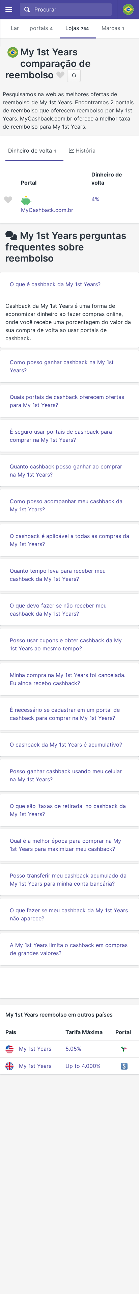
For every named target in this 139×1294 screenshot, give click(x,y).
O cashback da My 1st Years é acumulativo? (66, 744)
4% (95, 199)
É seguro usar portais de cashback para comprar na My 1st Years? (61, 435)
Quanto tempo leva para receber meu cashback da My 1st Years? (58, 574)
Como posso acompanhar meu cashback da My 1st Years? (66, 505)
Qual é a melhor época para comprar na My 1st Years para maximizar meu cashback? (65, 844)
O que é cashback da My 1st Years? (55, 284)
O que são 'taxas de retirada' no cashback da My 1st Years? (68, 810)
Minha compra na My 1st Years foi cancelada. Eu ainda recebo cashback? (68, 679)
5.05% (73, 1048)
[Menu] (9, 10)
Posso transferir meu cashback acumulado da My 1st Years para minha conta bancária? (68, 879)
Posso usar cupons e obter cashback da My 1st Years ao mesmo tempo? (66, 644)
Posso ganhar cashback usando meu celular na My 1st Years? (66, 775)
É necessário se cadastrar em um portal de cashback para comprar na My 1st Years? (65, 713)
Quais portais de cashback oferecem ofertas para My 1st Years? (67, 401)
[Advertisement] (69, 983)
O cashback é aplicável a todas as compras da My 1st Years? (69, 540)
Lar (15, 28)
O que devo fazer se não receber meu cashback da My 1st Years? (58, 609)
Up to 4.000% (83, 1065)
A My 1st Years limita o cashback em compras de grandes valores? (69, 949)
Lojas (77, 28)
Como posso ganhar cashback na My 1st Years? (62, 366)
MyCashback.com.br (47, 210)
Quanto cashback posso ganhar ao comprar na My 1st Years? (66, 470)
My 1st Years (35, 1048)
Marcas (113, 28)
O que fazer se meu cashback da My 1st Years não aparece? (69, 914)
